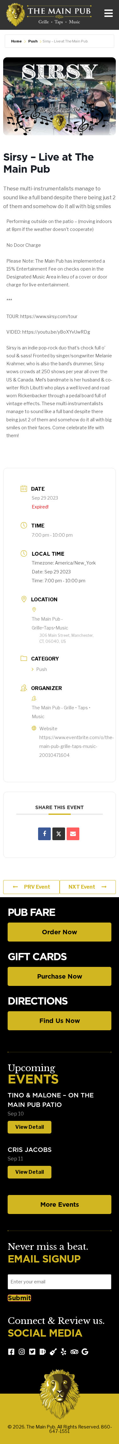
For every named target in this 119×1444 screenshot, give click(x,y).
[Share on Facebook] (44, 833)
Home (16, 41)
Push (32, 41)
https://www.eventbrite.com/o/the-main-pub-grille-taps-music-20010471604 (76, 746)
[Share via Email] (73, 833)
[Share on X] (58, 833)
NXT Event (82, 887)
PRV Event (37, 887)
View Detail (29, 1127)
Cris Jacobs (30, 1149)
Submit (19, 1297)
